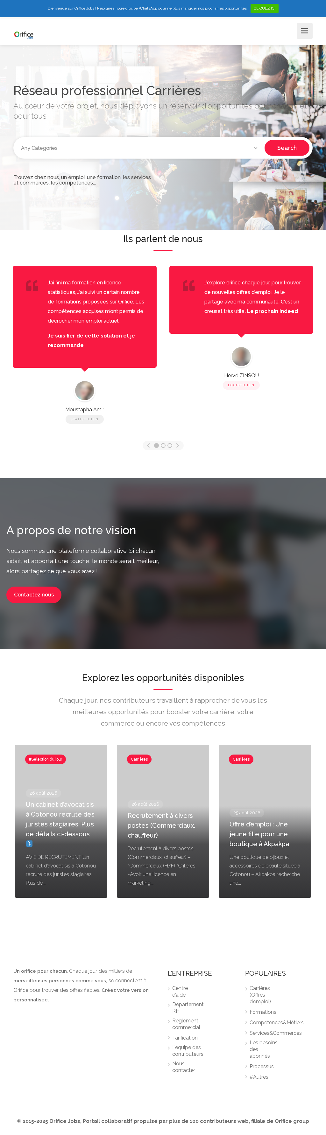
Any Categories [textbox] (39, 148)
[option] (241, 329)
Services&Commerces (276, 1033)
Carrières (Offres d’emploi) (260, 995)
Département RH (188, 1007)
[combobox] (140, 148)
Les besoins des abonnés (264, 1049)
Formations (263, 1012)
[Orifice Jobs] (23, 34)
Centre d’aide (180, 991)
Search (287, 147)
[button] (33, 595)
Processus (262, 1066)
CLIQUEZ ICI (264, 8)
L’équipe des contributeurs (187, 1050)
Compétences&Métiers (277, 1023)
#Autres (259, 1077)
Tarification (185, 1038)
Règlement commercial (186, 1024)
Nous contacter (183, 1067)
